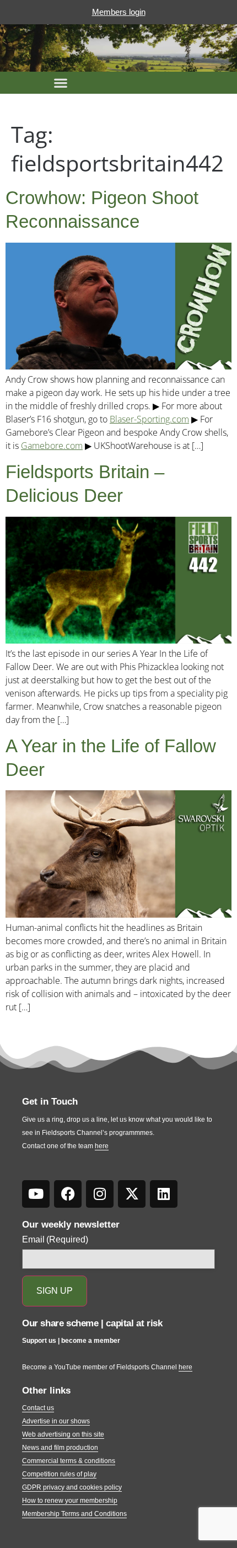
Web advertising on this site (63, 1434)
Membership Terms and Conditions (74, 1514)
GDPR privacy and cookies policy (72, 1487)
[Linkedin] (163, 1194)
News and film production (60, 1447)
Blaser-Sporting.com (149, 419)
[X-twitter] (132, 1194)
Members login (119, 12)
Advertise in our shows (56, 1421)
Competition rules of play (59, 1474)
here (102, 1146)
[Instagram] (100, 1194)
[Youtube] (36, 1194)
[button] (61, 83)
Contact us (38, 1408)
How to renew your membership (69, 1500)
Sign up (54, 1290)
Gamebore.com (52, 446)
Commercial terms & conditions (68, 1461)
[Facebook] (68, 1194)
